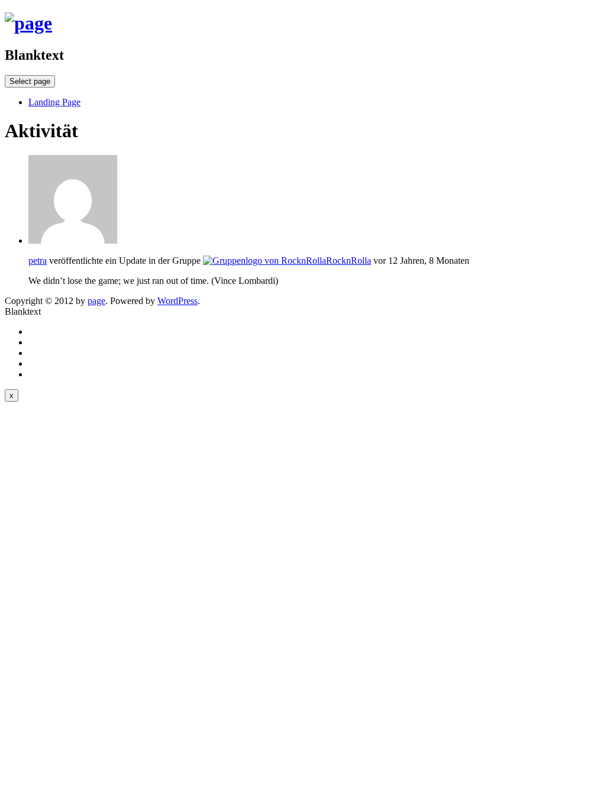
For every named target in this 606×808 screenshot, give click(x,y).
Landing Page (54, 102)
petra (37, 261)
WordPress (177, 301)
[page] (28, 23)
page (96, 301)
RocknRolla (348, 261)
